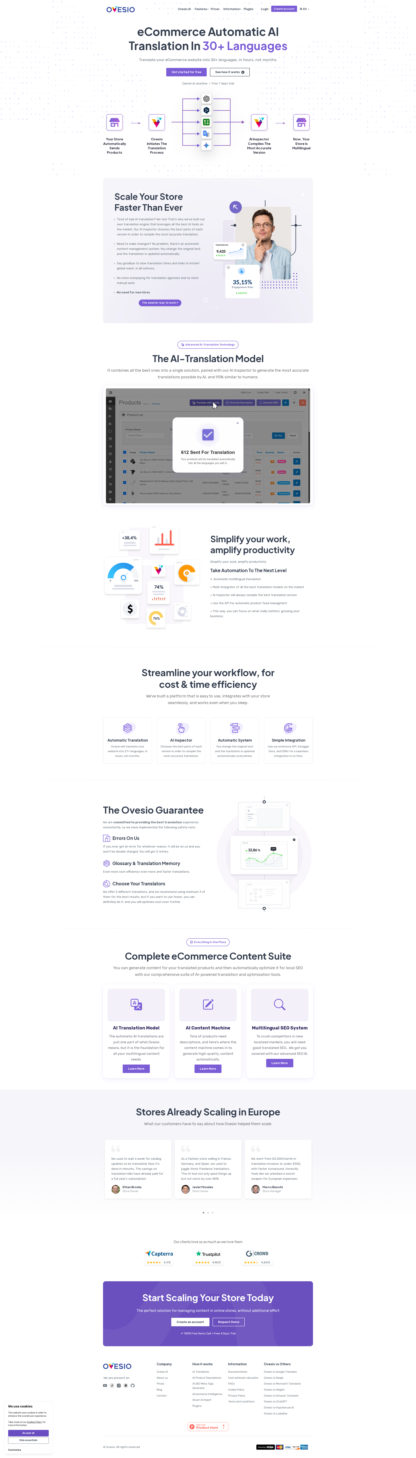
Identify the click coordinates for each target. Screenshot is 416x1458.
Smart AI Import (202, 1399)
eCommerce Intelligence (207, 1394)
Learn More (136, 1069)
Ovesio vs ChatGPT (275, 1401)
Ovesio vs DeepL (274, 1377)
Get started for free (186, 72)
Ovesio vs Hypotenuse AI (279, 1407)
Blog (159, 1389)
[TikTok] (112, 1386)
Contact (162, 1395)
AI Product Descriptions (206, 1377)
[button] (203, 1213)
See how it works (227, 72)
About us (162, 1377)
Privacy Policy (236, 1395)
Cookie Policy (236, 1389)
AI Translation (200, 1371)
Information (231, 9)
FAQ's (231, 1383)
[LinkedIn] (126, 1386)
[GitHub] (133, 1386)
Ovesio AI (184, 9)
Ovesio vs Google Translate (280, 1371)
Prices (215, 9)
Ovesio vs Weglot (274, 1389)
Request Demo (228, 1322)
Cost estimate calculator (243, 1377)
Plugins (248, 9)
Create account (284, 8)
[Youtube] (105, 1386)
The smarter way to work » (160, 302)
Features (201, 9)
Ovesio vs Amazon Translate (281, 1395)
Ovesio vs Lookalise (275, 1413)
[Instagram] (119, 1386)
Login (264, 9)
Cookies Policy (34, 1422)
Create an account (190, 1322)
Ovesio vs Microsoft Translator (282, 1383)
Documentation (237, 1371)
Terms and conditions (241, 1401)
